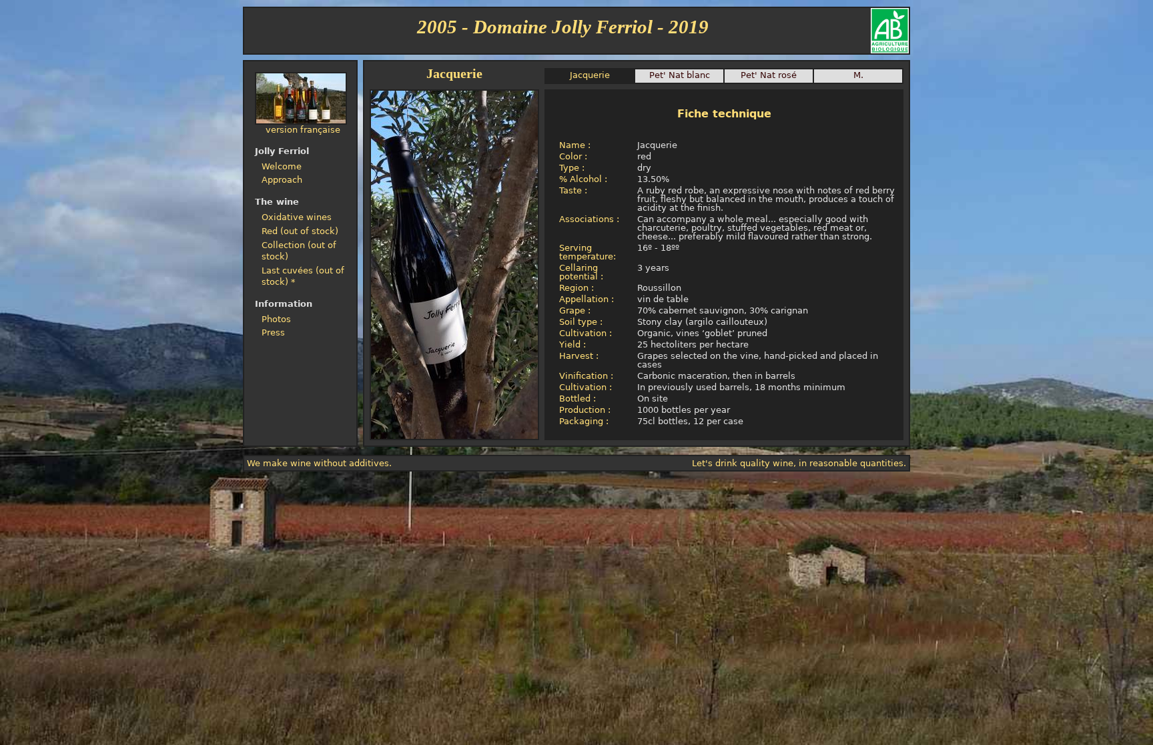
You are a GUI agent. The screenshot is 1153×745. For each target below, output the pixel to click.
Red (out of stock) (300, 231)
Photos (276, 319)
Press (273, 332)
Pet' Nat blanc (679, 75)
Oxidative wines (297, 217)
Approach (282, 180)
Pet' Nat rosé (769, 75)
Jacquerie (590, 75)
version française (303, 130)
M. (858, 75)
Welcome (282, 166)
